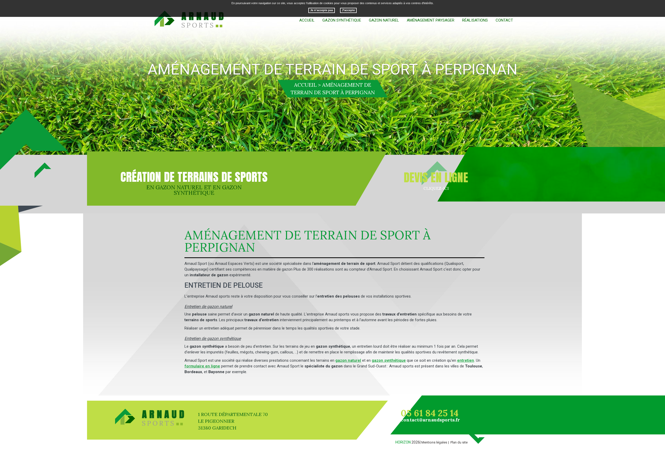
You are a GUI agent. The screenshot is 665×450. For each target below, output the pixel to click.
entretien (465, 360)
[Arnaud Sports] (189, 19)
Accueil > (307, 85)
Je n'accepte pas (321, 10)
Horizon (403, 442)
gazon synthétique (389, 360)
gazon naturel (348, 360)
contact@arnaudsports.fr (430, 420)
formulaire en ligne (202, 366)
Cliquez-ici (436, 188)
